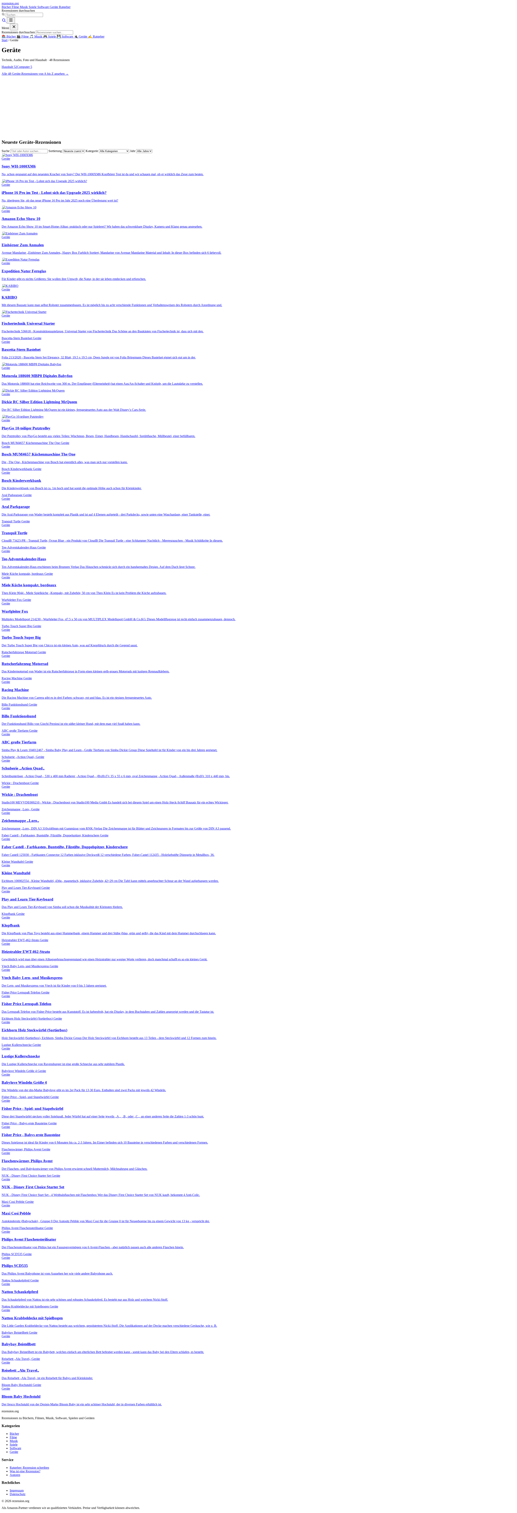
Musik (24, 7)
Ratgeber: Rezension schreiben (29, 1467)
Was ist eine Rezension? (25, 1471)
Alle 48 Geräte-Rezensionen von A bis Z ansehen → (35, 73)
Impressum (17, 1490)
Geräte (54, 7)
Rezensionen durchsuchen (18, 10)
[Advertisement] (258, 107)
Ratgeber (64, 7)
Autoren (15, 1475)
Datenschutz (17, 1494)
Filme (16, 7)
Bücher (7, 7)
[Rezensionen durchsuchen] (4, 21)
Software (43, 7)
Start (4, 40)
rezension (10, 3)
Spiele (33, 7)
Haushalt (9, 67)
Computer (24, 67)
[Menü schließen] (14, 27)
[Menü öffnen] (11, 20)
